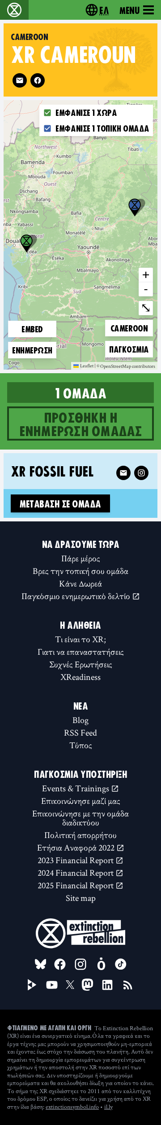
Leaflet (86, 365)
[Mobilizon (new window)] (101, 964)
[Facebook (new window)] (37, 80)
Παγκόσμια (129, 348)
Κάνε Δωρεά (80, 583)
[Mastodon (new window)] (87, 984)
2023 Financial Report (76, 860)
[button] (134, 207)
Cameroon (129, 327)
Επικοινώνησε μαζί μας (80, 801)
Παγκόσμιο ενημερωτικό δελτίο (76, 596)
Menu (129, 9)
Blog (80, 720)
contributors (143, 366)
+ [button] (145, 274)
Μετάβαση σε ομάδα (60, 503)
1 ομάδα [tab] (80, 392)
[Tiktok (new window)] (120, 964)
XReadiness (80, 677)
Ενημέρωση (32, 350)
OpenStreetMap (115, 366)
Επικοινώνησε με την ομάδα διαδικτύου (80, 817)
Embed (32, 329)
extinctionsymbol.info (72, 1107)
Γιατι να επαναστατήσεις (81, 651)
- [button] (145, 289)
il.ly (108, 1107)
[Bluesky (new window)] (40, 964)
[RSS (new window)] (128, 985)
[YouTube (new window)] (52, 985)
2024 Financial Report (76, 872)
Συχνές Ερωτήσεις (80, 664)
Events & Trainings (76, 788)
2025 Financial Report (76, 885)
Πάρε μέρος (80, 558)
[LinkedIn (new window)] (107, 985)
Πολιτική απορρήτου (80, 835)
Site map (81, 898)
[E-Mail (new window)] (20, 80)
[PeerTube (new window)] (32, 984)
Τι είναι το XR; (80, 639)
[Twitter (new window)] (70, 985)
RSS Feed (80, 732)
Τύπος (80, 745)
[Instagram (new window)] (141, 473)
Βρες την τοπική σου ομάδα (80, 571)
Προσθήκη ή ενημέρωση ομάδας (80, 423)
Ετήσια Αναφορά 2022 (76, 847)
